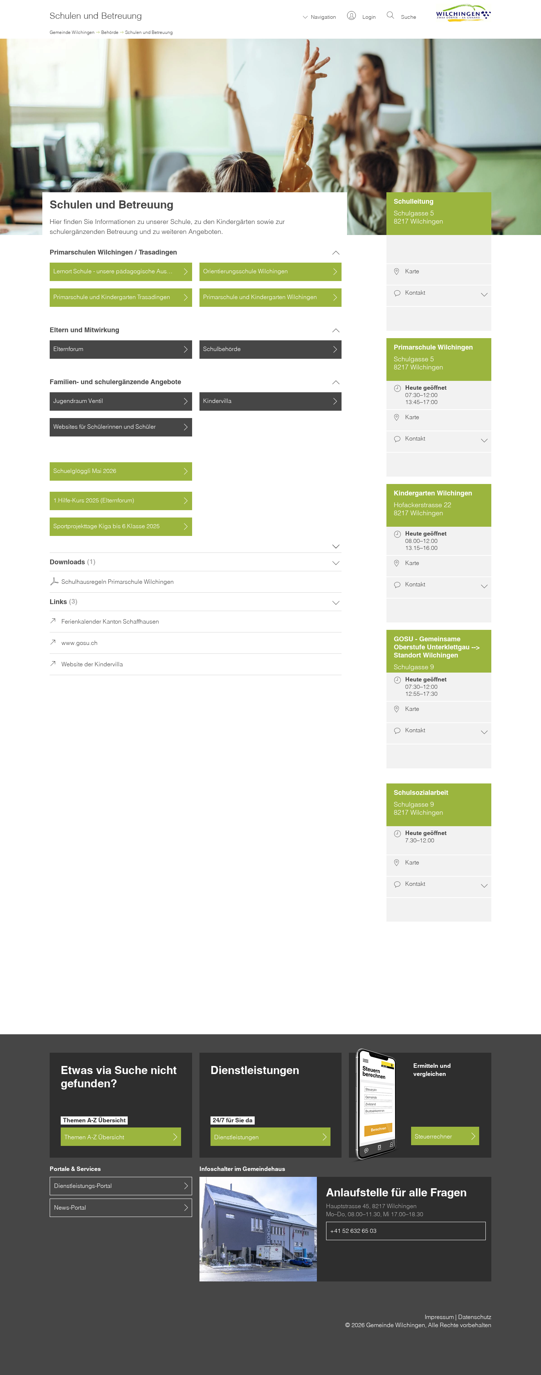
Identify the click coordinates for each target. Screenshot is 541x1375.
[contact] (438, 296)
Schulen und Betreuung (149, 32)
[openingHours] (438, 249)
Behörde (110, 32)
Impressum (439, 1316)
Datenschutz (474, 1316)
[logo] (463, 20)
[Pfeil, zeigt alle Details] (336, 545)
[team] (438, 319)
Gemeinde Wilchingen (72, 32)
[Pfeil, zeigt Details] (196, 562)
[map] (438, 274)
